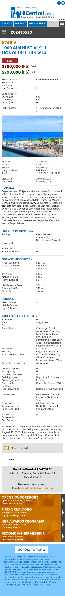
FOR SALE (6, 23)
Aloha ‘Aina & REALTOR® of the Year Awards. (23, 524)
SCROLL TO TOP (30, 549)
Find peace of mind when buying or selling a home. (17, 512)
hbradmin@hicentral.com (36, 488)
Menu (61, 19)
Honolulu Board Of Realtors (32, 12)
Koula (9, 42)
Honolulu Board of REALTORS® (33, 556)
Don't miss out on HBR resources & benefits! (23, 536)
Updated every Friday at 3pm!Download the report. (20, 500)
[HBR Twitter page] (63, 3)
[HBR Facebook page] (59, 3)
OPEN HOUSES (37, 23)
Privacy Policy (17, 559)
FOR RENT (20, 23)
